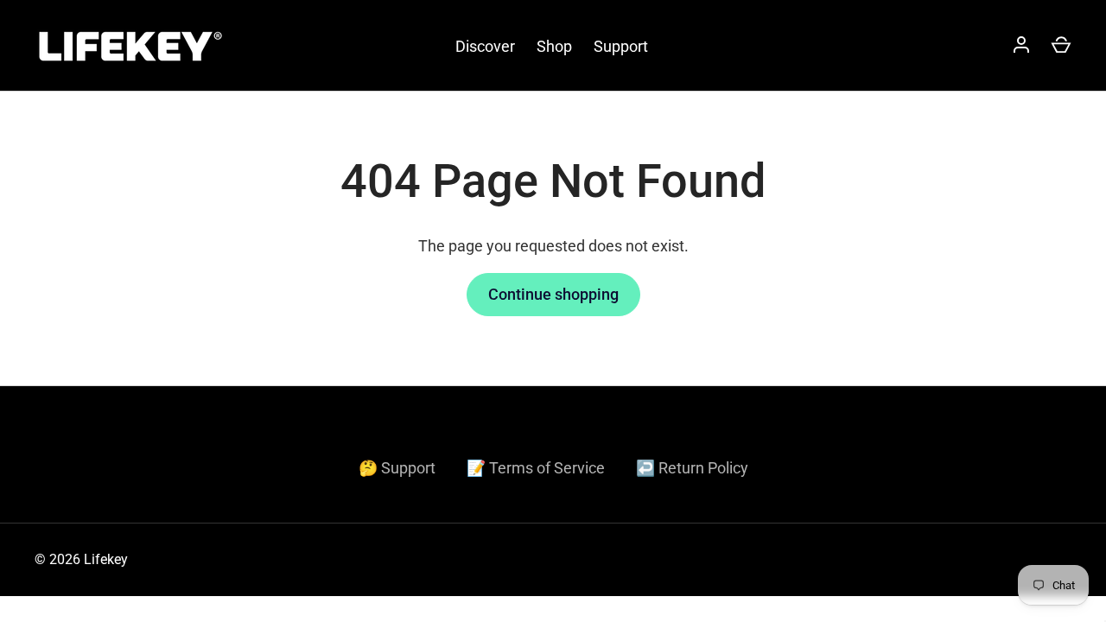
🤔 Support (397, 468)
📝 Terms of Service (536, 468)
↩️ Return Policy (692, 468)
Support (621, 46)
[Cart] (1061, 46)
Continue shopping (553, 294)
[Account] (1021, 46)
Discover (485, 46)
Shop (554, 46)
